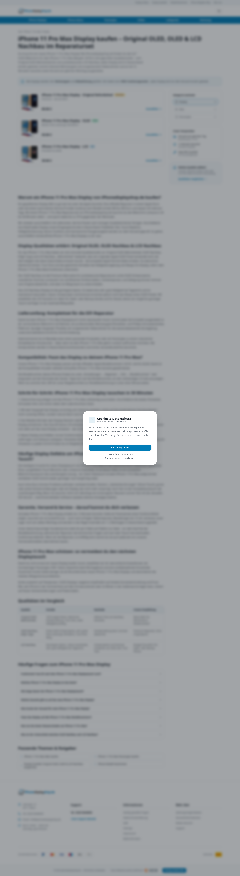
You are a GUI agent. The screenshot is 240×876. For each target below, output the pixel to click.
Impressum (127, 454)
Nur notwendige (112, 458)
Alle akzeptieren (120, 447)
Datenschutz (113, 454)
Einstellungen (129, 458)
